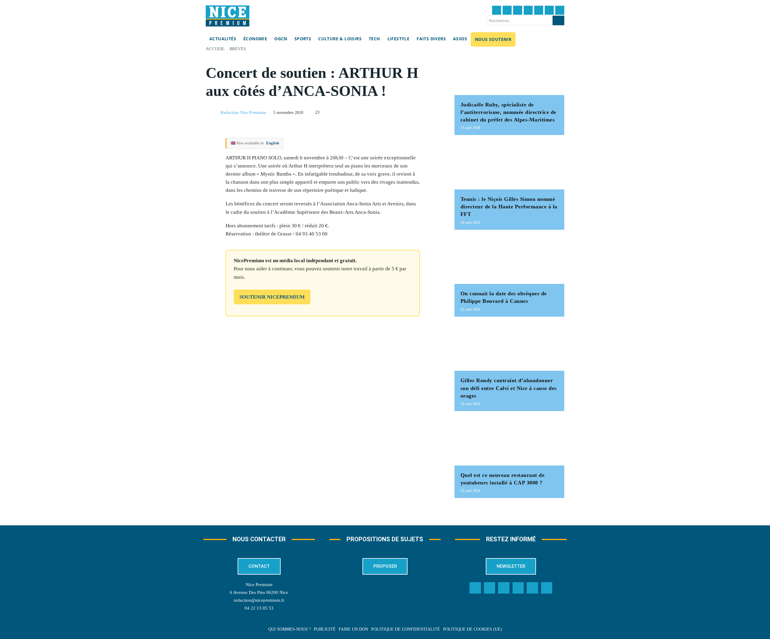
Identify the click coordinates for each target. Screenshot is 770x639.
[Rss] (547, 588)
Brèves (237, 49)
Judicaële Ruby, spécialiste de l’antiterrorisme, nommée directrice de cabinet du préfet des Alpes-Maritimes (508, 112)
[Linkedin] (549, 10)
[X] (406, 112)
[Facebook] (496, 10)
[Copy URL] (379, 112)
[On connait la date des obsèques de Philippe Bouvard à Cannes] (509, 260)
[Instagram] (517, 10)
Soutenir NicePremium (272, 297)
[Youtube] (559, 10)
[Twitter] (507, 10)
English (272, 143)
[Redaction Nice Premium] (213, 113)
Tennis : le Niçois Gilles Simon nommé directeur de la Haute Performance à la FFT (508, 206)
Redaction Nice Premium (243, 112)
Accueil (215, 49)
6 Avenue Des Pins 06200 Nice (259, 592)
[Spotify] (532, 588)
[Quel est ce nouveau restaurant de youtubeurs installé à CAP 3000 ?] (509, 441)
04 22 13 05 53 (259, 608)
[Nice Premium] (227, 15)
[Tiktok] (538, 10)
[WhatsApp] (420, 112)
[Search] (558, 20)
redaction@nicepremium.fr (259, 600)
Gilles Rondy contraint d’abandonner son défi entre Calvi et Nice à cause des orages (508, 387)
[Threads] (528, 10)
